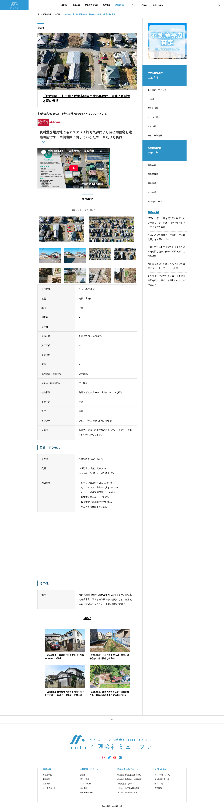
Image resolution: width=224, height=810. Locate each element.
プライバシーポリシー (164, 775)
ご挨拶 (151, 99)
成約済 (40, 28)
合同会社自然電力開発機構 (128, 788)
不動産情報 (120, 5)
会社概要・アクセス (157, 90)
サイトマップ (160, 784)
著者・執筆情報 (155, 135)
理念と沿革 (153, 108)
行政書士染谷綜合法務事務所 (129, 779)
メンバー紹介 (154, 117)
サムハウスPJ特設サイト (127, 792)
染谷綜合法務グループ (127, 769)
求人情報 (152, 126)
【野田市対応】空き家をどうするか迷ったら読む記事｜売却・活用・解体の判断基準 (166, 251)
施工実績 (106, 5)
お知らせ (144, 5)
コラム (132, 5)
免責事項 (158, 788)
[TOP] (112, 719)
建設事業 (152, 192)
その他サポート (155, 201)
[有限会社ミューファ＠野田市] (14, 5)
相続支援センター (124, 784)
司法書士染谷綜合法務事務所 (129, 775)
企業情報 (64, 5)
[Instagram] (103, 757)
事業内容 (76, 5)
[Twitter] (109, 757)
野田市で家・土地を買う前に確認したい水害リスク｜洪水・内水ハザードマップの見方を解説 (166, 222)
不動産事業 (153, 174)
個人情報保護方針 (162, 779)
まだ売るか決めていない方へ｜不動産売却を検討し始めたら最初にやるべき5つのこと (167, 280)
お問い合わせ (158, 5)
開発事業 (152, 183)
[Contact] (120, 757)
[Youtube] (114, 757)
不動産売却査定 (91, 5)
